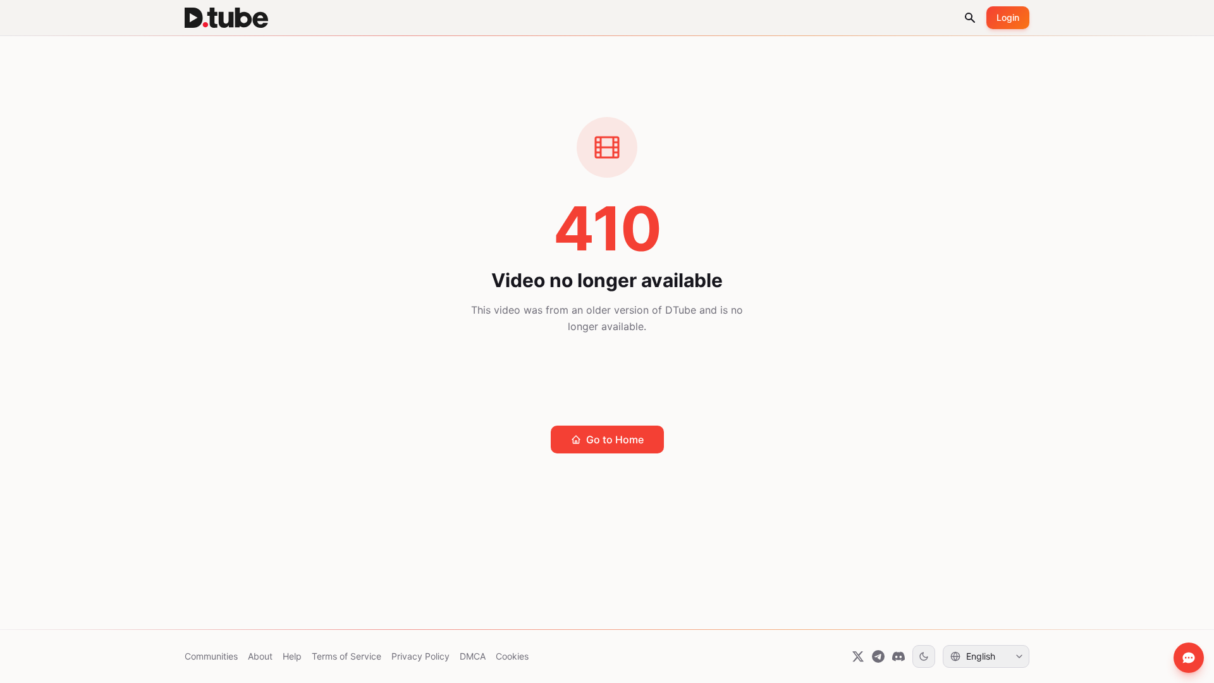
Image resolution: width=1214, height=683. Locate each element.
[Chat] (1189, 658)
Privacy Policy (420, 656)
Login (1007, 17)
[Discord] (898, 656)
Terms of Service (346, 656)
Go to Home (615, 439)
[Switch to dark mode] (923, 656)
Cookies (512, 656)
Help (292, 656)
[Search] (970, 17)
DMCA (473, 656)
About (260, 656)
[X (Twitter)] (858, 656)
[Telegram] (878, 656)
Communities (211, 656)
